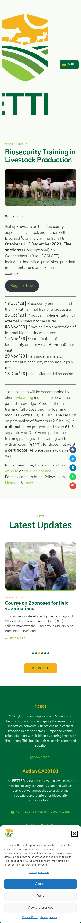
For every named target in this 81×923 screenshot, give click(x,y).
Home (9, 143)
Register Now (21, 286)
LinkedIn (12, 483)
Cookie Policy (30, 917)
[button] (74, 834)
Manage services (39, 872)
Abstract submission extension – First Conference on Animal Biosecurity (40, 608)
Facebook (32, 483)
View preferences (40, 907)
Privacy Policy (48, 917)
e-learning (24, 398)
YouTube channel (37, 471)
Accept (40, 884)
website (11, 471)
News (21, 143)
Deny (40, 895)
